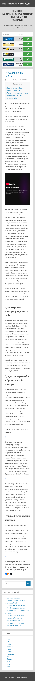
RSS (25, 677)
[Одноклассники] (8, 574)
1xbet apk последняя (13, 598)
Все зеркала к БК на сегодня (16, 3)
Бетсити (9, 639)
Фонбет (9, 644)
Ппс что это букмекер (14, 625)
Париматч (10, 646)
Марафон (10, 659)
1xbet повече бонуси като (15, 620)
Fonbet (9, 664)
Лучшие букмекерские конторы (17, 93)
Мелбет (9, 661)
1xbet (8, 656)
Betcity (9, 649)
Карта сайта (20, 677)
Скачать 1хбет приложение (16, 605)
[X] (11, 574)
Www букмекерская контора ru (16, 608)
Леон (8, 641)
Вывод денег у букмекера (15, 623)
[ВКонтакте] (6, 574)
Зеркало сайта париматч (15, 618)
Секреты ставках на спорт (15, 615)
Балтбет (9, 651)
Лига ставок (10, 654)
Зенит (8, 666)
